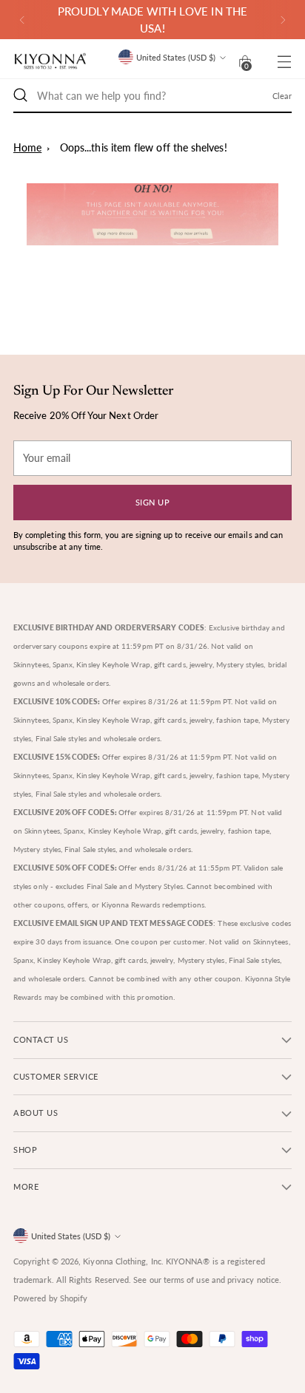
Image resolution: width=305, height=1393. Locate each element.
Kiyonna (98, 1261)
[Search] (20, 95)
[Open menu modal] (284, 62)
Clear (282, 96)
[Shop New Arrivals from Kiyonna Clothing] (152, 214)
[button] (245, 61)
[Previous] (22, 19)
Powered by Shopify (50, 1298)
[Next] (283, 19)
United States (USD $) (175, 57)
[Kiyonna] (50, 62)
